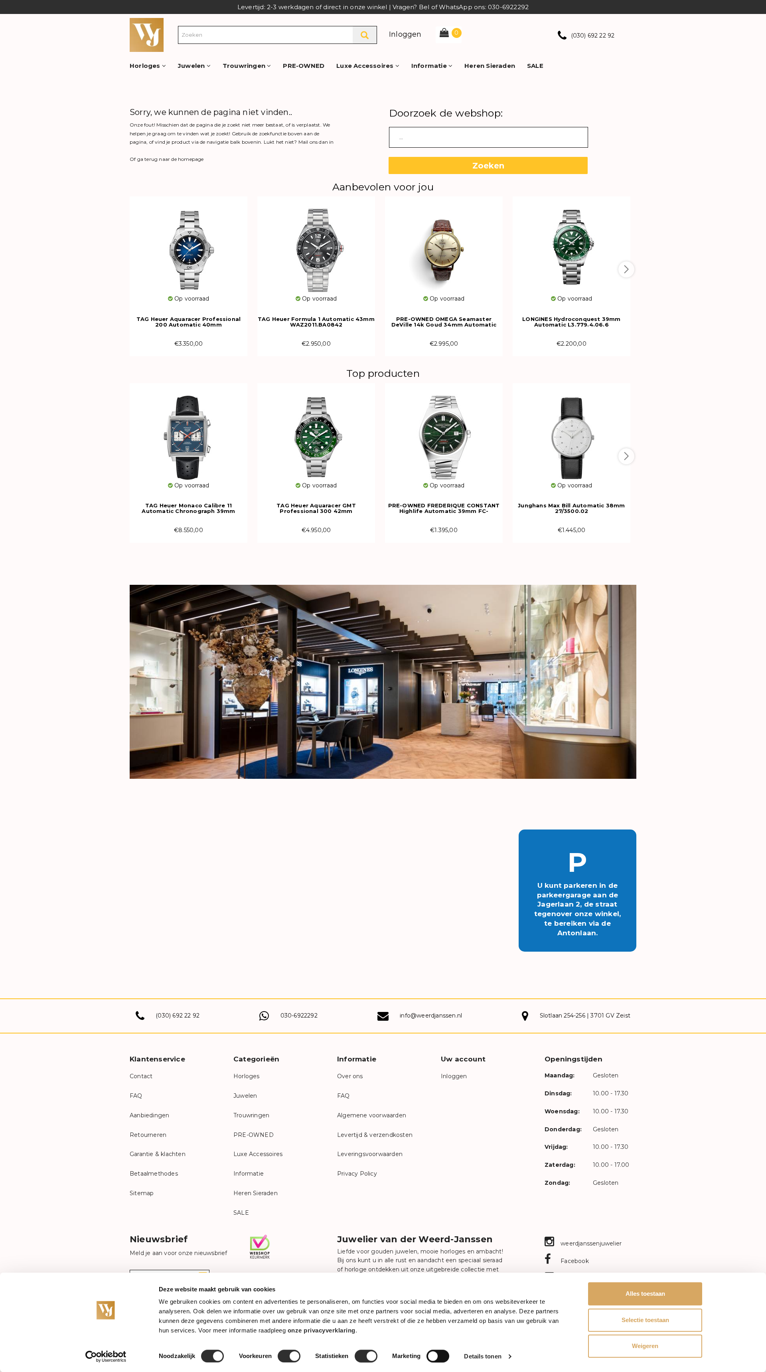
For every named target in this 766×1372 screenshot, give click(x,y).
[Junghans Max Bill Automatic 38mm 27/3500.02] (571, 432)
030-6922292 (299, 1015)
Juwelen (192, 65)
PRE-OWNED (303, 65)
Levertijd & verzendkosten (375, 1134)
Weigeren (645, 1345)
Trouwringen (245, 65)
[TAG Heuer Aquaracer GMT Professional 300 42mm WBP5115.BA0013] (316, 432)
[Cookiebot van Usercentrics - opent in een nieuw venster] (106, 1356)
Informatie (429, 65)
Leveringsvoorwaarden (370, 1154)
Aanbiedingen (149, 1115)
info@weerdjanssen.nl (431, 1015)
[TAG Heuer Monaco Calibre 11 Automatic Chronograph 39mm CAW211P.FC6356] (188, 432)
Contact (141, 1076)
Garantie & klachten (158, 1154)
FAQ (136, 1095)
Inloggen (405, 34)
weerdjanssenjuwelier (590, 1243)
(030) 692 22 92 (593, 35)
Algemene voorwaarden (371, 1115)
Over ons (350, 1076)
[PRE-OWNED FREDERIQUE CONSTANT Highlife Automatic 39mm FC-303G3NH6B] (444, 432)
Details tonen (482, 1356)
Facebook (574, 1261)
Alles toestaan (645, 1293)
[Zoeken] (365, 35)
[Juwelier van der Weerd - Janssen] (147, 34)
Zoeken (488, 165)
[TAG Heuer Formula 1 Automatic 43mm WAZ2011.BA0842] (316, 245)
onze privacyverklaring (321, 1330)
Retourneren (148, 1134)
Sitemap (142, 1193)
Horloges (146, 65)
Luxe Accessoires (365, 65)
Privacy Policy (357, 1173)
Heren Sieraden (489, 65)
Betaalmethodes (154, 1173)
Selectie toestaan (645, 1320)
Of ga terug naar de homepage (167, 159)
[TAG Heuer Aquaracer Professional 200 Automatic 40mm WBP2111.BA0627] (188, 245)
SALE (535, 65)
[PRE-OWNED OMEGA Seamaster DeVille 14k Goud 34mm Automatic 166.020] (444, 245)
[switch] (289, 1356)
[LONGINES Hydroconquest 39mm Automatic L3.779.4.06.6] (571, 245)
